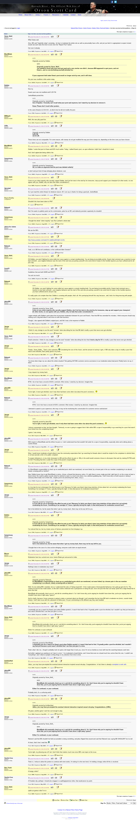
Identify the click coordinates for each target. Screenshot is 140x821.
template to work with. (120, 664)
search (105, 20)
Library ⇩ (38, 15)
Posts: (31, 51)
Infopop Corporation (73, 817)
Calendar (65, 15)
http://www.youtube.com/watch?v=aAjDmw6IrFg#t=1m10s (46, 240)
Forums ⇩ (47, 15)
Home (20, 15)
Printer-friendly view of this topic (14, 803)
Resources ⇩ (56, 15)
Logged (52, 51)
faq (109, 20)
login (102, 20)
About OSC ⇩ (28, 15)
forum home (114, 20)
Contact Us (61, 810)
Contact (73, 15)
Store (79, 15)
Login (18, 28)
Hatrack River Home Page (74, 810)
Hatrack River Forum (76, 28)
